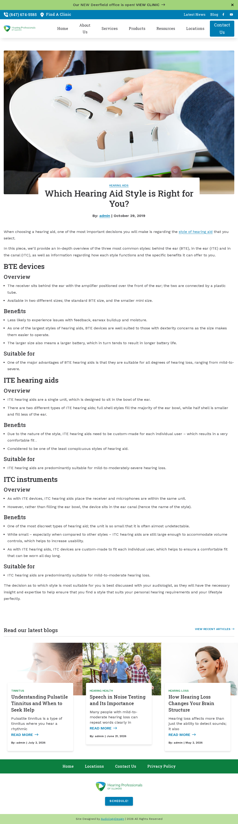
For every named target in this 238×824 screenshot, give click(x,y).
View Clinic (147, 5)
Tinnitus (17, 690)
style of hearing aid (196, 231)
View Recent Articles (212, 629)
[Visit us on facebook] (223, 14)
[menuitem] (194, 14)
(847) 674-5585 (23, 14)
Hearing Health (101, 690)
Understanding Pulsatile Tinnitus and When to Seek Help (39, 703)
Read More (22, 734)
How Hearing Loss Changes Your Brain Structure (191, 703)
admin (104, 215)
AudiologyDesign (112, 819)
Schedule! (119, 801)
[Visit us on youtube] (231, 14)
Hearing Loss (179, 690)
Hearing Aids (119, 185)
